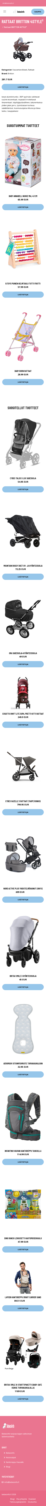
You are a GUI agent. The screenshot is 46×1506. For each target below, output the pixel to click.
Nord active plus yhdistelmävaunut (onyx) (23, 888)
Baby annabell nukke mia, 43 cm (23, 196)
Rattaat (31, 70)
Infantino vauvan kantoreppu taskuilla (23, 1150)
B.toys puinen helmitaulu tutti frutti (23, 283)
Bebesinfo (10, 1453)
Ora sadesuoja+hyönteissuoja (23, 653)
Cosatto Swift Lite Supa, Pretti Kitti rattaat (23, 713)
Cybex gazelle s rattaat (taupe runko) (23, 801)
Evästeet (32, 1499)
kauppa (37, 12)
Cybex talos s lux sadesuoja (23, 478)
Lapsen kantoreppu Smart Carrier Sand (23, 1297)
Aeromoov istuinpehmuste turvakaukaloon (23, 1063)
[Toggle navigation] (5, 11)
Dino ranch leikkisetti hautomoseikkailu (23, 1238)
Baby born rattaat (23, 371)
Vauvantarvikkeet (20, 70)
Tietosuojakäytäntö (18, 1502)
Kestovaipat (11, 1457)
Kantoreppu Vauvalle (15, 1462)
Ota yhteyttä (21, 1499)
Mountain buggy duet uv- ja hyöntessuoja (23, 565)
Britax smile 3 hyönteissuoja (23, 976)
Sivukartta (32, 1502)
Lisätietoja (23, 87)
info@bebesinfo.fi (8, 3)
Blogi (8, 1466)
